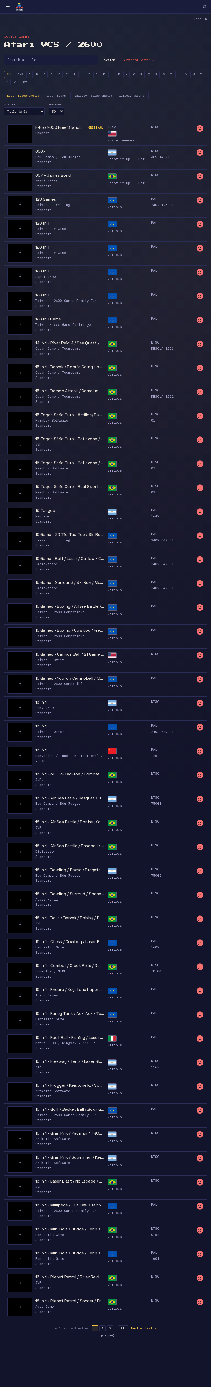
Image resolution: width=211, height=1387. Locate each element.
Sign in (200, 19)
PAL (154, 198)
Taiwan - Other (49, 660)
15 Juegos (45, 510)
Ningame (42, 516)
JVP (38, 444)
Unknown (42, 133)
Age (38, 1067)
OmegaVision (46, 564)
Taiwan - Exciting (52, 205)
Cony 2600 (44, 708)
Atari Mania (46, 181)
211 (123, 1328)
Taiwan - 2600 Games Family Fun (66, 300)
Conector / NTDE (50, 971)
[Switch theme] (204, 6)
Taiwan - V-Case (50, 229)
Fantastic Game (49, 947)
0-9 (20, 74)
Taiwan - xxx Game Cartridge (63, 324)
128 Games (45, 199)
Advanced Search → (139, 60)
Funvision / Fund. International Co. (71, 756)
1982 (112, 127)
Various (115, 207)
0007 (40, 151)
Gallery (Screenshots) (93, 95)
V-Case (41, 761)
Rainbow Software (51, 420)
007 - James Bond (53, 175)
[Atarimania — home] (19, 7)
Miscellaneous (121, 140)
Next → (136, 1328)
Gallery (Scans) (132, 95)
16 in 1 (41, 702)
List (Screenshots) (23, 95)
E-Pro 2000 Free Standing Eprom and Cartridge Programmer (60, 127)
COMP (25, 82)
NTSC (155, 127)
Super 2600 (45, 277)
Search (109, 60)
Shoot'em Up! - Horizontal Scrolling (144, 159)
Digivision (45, 851)
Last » (150, 1328)
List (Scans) (57, 95)
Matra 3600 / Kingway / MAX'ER (65, 1043)
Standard (43, 162)
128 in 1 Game (48, 319)
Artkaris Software (52, 1091)
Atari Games (46, 995)
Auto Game (44, 1306)
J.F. (39, 779)
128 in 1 (42, 223)
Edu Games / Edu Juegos (58, 157)
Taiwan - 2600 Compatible (60, 612)
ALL (9, 74)
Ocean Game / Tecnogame (58, 348)
